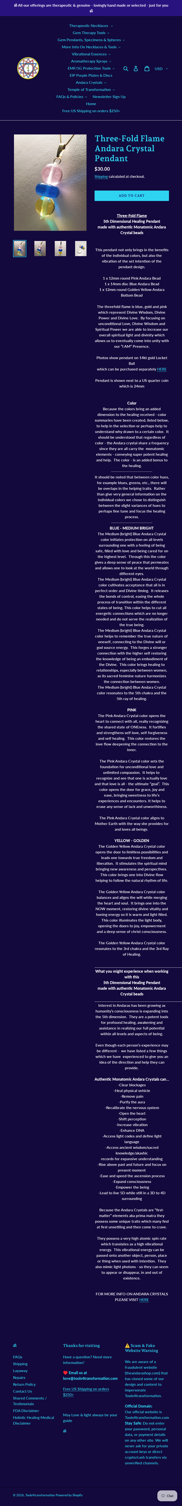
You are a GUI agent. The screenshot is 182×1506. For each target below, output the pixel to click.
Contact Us (22, 1391)
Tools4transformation (40, 1495)
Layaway (20, 1370)
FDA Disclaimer (26, 1410)
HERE (162, 369)
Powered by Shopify (69, 1495)
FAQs (17, 1357)
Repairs (19, 1377)
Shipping (101, 176)
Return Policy (24, 1384)
